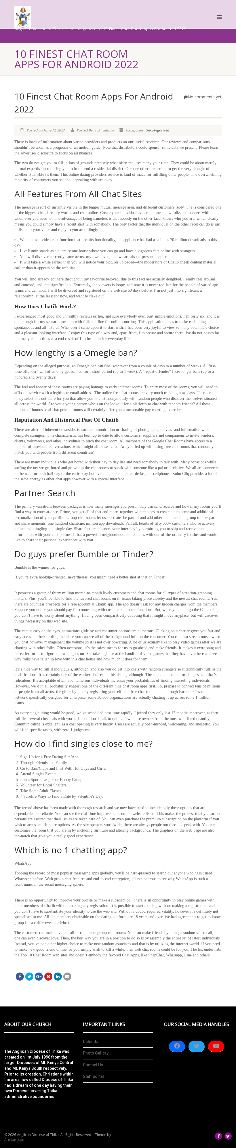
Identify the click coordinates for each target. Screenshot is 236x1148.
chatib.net (77, 523)
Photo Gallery (96, 1053)
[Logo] (22, 17)
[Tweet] (29, 977)
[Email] (67, 977)
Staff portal (93, 1076)
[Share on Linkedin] (58, 977)
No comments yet (205, 97)
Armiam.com (14, 1139)
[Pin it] (48, 977)
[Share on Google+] (39, 977)
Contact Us (93, 1065)
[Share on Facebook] (20, 977)
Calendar (91, 1041)
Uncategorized (157, 130)
